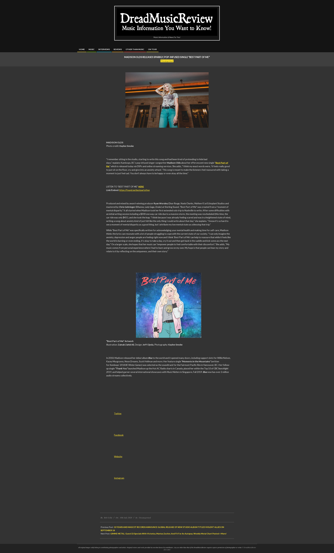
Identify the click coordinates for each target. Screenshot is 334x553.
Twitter (118, 413)
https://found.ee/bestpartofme (134, 190)
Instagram (119, 478)
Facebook (119, 435)
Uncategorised (167, 61)
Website (118, 456)
